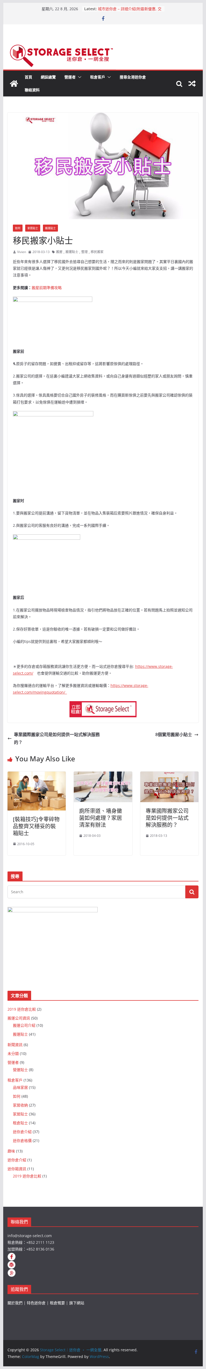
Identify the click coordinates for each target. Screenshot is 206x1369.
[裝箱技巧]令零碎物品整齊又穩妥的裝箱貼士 (36, 826)
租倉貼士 (20, 1122)
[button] (79, 77)
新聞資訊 (15, 1044)
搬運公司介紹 (24, 1025)
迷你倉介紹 (22, 1131)
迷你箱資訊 (17, 1168)
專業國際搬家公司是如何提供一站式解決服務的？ (57, 738)
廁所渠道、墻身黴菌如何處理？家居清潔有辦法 (100, 817)
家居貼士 (32, 228)
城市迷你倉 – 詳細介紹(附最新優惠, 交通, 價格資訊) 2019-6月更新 (129, 11)
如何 (17, 228)
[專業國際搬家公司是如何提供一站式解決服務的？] (169, 775)
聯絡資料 (32, 89)
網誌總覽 (48, 77)
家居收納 (20, 1105)
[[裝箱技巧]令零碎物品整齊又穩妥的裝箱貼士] (37, 775)
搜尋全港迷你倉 (133, 77)
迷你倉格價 (22, 1140)
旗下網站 (76, 1302)
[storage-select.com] (103, 705)
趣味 (11, 1151)
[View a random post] (192, 83)
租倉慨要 (57, 1302)
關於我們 (15, 1302)
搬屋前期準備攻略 (47, 287)
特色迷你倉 (36, 1302)
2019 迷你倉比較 (22, 1009)
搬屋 (59, 252)
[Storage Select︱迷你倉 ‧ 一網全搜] (14, 83)
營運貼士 (20, 1069)
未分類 (13, 1053)
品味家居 (20, 1087)
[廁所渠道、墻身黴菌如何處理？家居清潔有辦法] (103, 775)
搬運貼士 (50, 228)
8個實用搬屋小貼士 (173, 734)
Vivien (21, 252)
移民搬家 (97, 252)
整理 (84, 252)
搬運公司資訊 (19, 1018)
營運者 (70, 77)
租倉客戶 (97, 77)
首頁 (28, 77)
